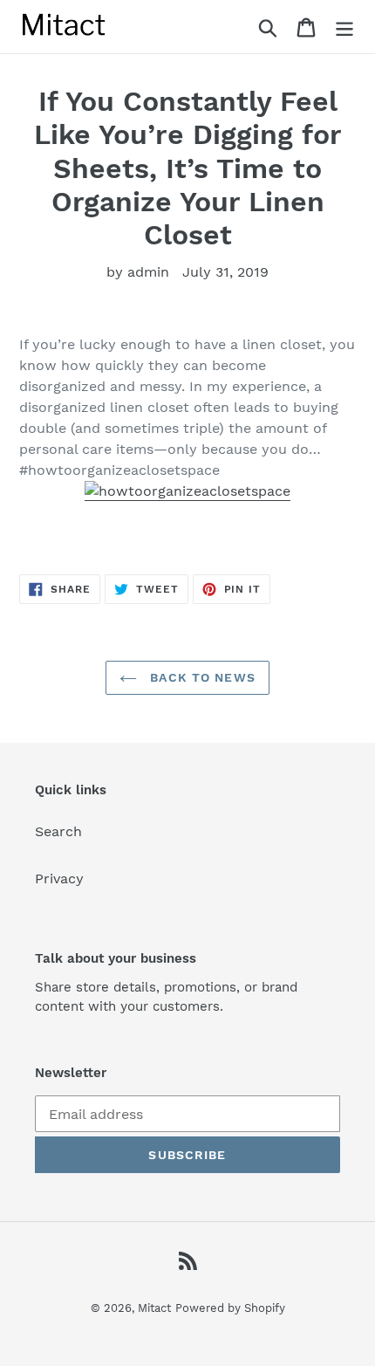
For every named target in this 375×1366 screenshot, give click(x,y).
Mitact (154, 1308)
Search (58, 831)
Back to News (201, 677)
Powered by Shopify (230, 1308)
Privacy (59, 878)
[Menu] (344, 26)
